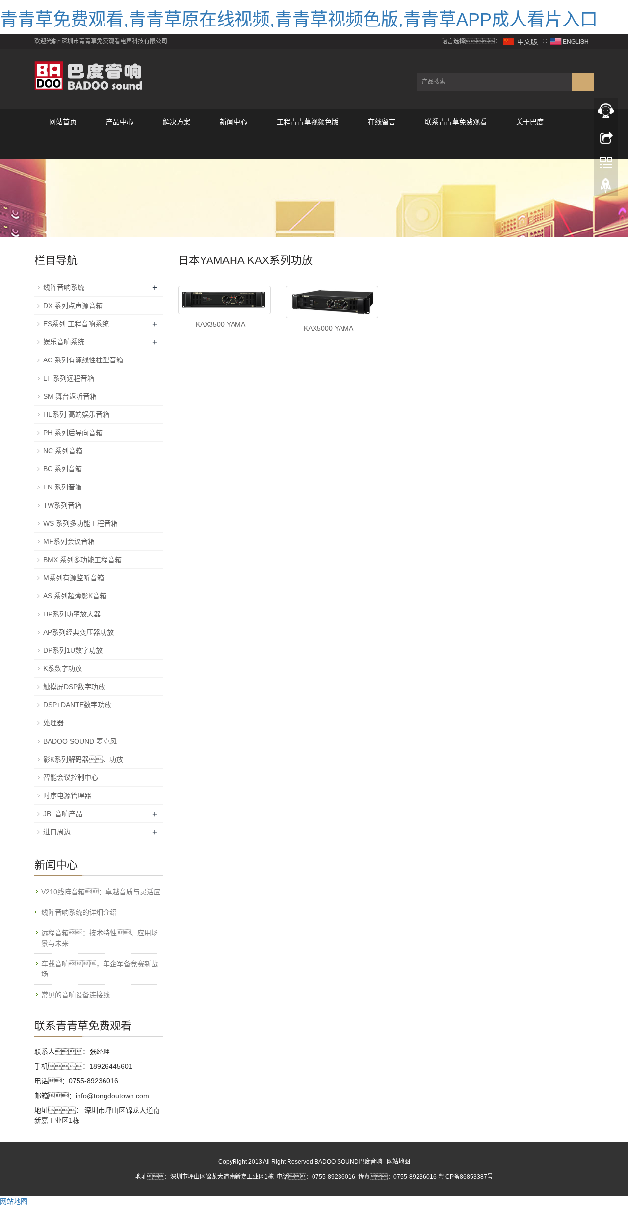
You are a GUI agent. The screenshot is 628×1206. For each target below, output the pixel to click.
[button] (119, 146)
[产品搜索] (583, 82)
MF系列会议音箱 (69, 541)
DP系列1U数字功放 (73, 650)
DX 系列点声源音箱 (73, 305)
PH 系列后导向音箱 (73, 432)
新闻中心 (233, 122)
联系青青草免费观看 (456, 122)
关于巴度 (530, 122)
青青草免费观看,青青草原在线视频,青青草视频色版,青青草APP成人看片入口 (299, 19)
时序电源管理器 (67, 795)
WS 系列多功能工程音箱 (80, 523)
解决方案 (176, 122)
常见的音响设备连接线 (75, 995)
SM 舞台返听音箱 (70, 396)
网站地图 (398, 1161)
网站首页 (63, 122)
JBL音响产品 (62, 814)
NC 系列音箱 (62, 451)
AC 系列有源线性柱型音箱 (83, 360)
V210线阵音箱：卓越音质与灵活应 (100, 892)
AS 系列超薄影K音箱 (74, 596)
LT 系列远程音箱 (68, 378)
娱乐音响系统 (63, 342)
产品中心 (119, 122)
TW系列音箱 (62, 505)
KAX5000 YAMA (328, 328)
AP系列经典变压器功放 (78, 632)
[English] (569, 41)
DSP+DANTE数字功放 (77, 705)
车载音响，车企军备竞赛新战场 (99, 969)
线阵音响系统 (63, 287)
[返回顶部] (606, 188)
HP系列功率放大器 (72, 614)
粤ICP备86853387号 (465, 1176)
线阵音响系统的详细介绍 (79, 912)
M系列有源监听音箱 (73, 578)
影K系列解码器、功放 (83, 759)
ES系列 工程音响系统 (76, 324)
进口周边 (57, 832)
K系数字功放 (62, 668)
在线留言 (381, 122)
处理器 (53, 723)
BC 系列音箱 (62, 469)
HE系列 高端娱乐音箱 (76, 414)
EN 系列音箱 (62, 487)
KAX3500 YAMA (220, 324)
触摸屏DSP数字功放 (74, 687)
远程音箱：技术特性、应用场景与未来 (99, 938)
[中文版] (521, 41)
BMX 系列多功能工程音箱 (82, 560)
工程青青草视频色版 (308, 122)
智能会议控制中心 (70, 777)
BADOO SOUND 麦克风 (80, 741)
